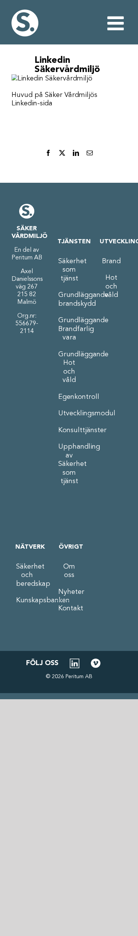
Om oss (69, 571)
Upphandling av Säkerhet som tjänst (69, 464)
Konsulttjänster (69, 430)
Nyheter (69, 591)
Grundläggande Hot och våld (69, 367)
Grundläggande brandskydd (69, 299)
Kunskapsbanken (27, 600)
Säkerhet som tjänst (69, 270)
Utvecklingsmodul (69, 413)
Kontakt (69, 608)
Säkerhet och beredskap (27, 575)
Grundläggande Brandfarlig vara (69, 329)
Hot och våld (111, 286)
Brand (111, 261)
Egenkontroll (69, 396)
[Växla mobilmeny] (117, 23)
